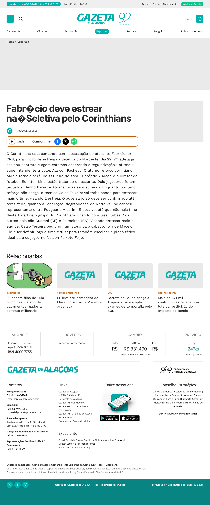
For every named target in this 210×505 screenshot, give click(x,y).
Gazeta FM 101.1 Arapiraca (73, 406)
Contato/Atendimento (165, 4)
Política (131, 31)
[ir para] (119, 402)
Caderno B (13, 31)
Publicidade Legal (192, 31)
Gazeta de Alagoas (68, 391)
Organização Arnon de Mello (74, 421)
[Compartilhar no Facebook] (57, 141)
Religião (159, 31)
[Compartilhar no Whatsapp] (74, 141)
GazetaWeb (64, 410)
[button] (199, 19)
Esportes (102, 31)
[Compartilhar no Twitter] (66, 141)
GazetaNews (65, 417)
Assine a (192, 4)
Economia (71, 31)
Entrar (189, 19)
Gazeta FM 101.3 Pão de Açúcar (75, 413)
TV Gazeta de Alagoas (70, 399)
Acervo (145, 4)
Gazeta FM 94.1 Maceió (71, 402)
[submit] (21, 19)
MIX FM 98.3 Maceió (69, 395)
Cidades (42, 31)
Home (10, 41)
